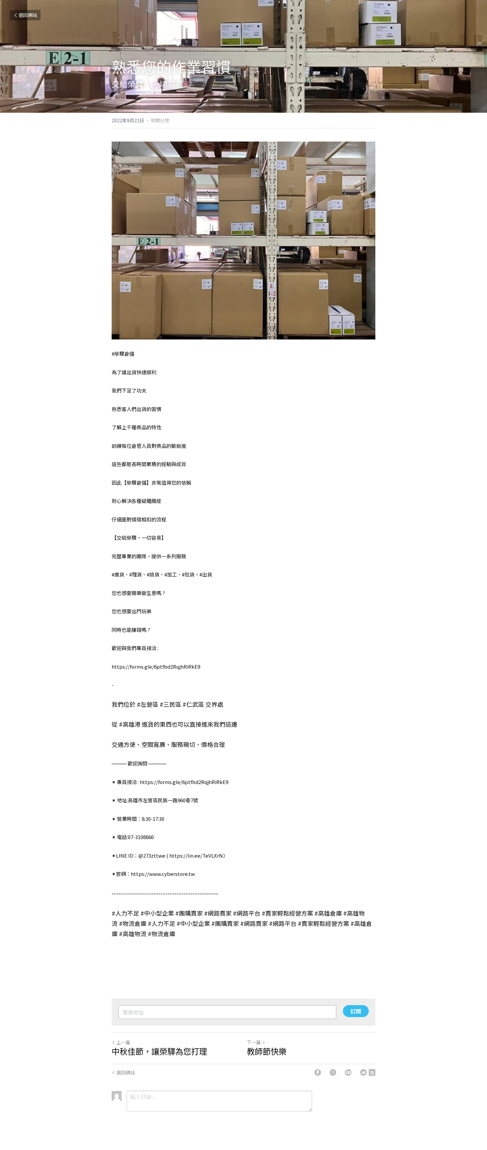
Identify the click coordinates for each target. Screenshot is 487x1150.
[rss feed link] (372, 1072)
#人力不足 (125, 913)
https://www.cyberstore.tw (163, 873)
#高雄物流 (132, 933)
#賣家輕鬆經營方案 (287, 913)
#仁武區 (193, 704)
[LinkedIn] (348, 1072)
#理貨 (135, 574)
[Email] (363, 1072)
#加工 (170, 574)
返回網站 (28, 15)
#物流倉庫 (132, 923)
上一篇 (123, 1042)
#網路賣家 (218, 913)
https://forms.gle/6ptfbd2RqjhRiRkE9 (156, 666)
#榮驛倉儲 (123, 353)
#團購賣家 (189, 913)
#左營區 (147, 704)
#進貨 (118, 574)
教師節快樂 (267, 1052)
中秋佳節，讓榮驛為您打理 (159, 1052)
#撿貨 (153, 574)
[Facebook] (317, 1072)
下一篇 (254, 1042)
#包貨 (188, 574)
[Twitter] (333, 1072)
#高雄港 (129, 724)
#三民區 (170, 704)
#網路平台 (246, 913)
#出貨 (205, 574)
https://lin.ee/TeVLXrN (196, 855)
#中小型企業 (157, 913)
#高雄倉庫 (328, 913)
